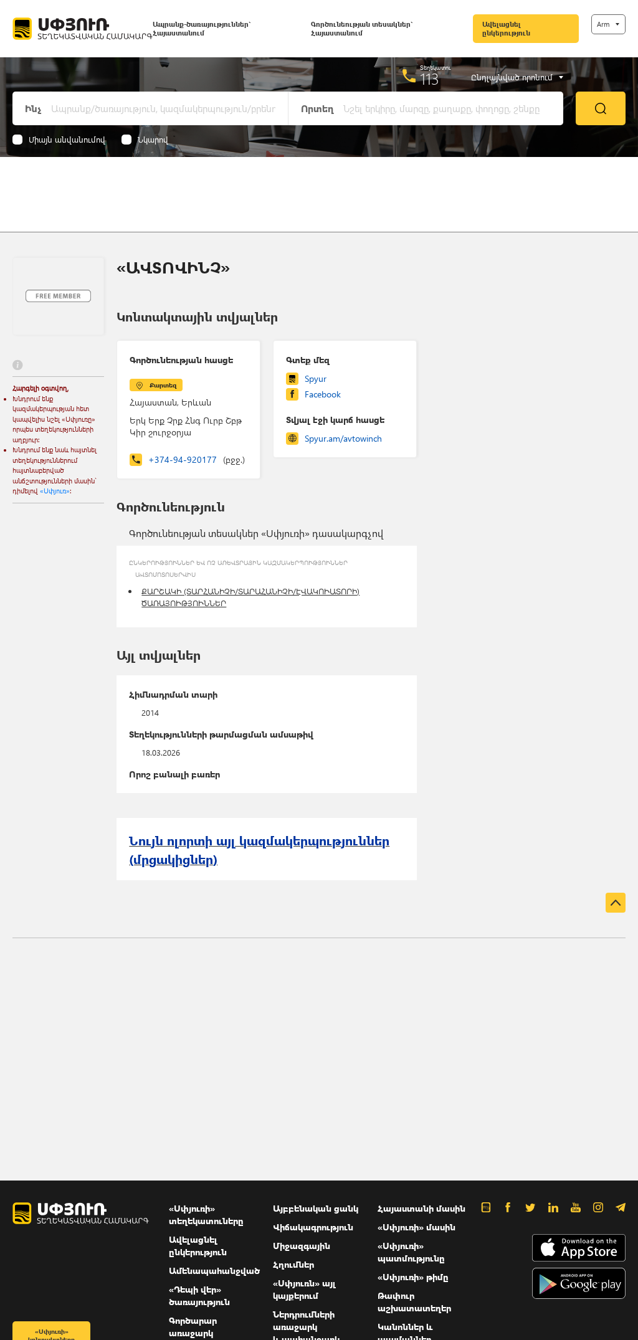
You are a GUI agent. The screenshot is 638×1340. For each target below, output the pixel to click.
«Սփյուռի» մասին (416, 1227)
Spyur (315, 378)
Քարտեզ (163, 385)
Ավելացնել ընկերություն (506, 28)
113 (429, 78)
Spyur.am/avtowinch (343, 438)
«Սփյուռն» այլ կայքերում (304, 1289)
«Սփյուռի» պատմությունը (411, 1252)
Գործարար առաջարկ (193, 1326)
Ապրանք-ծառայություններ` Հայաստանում (201, 28)
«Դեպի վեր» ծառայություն (199, 1295)
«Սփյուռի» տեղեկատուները (206, 1214)
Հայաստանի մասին (421, 1208)
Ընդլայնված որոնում (512, 77)
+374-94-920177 (196, 459)
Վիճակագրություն (313, 1227)
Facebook (323, 394)
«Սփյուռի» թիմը (413, 1277)
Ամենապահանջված (214, 1270)
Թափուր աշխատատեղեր (414, 1302)
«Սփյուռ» (55, 491)
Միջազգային (301, 1246)
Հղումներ (293, 1264)
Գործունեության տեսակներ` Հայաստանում (361, 28)
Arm (603, 24)
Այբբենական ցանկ (315, 1208)
